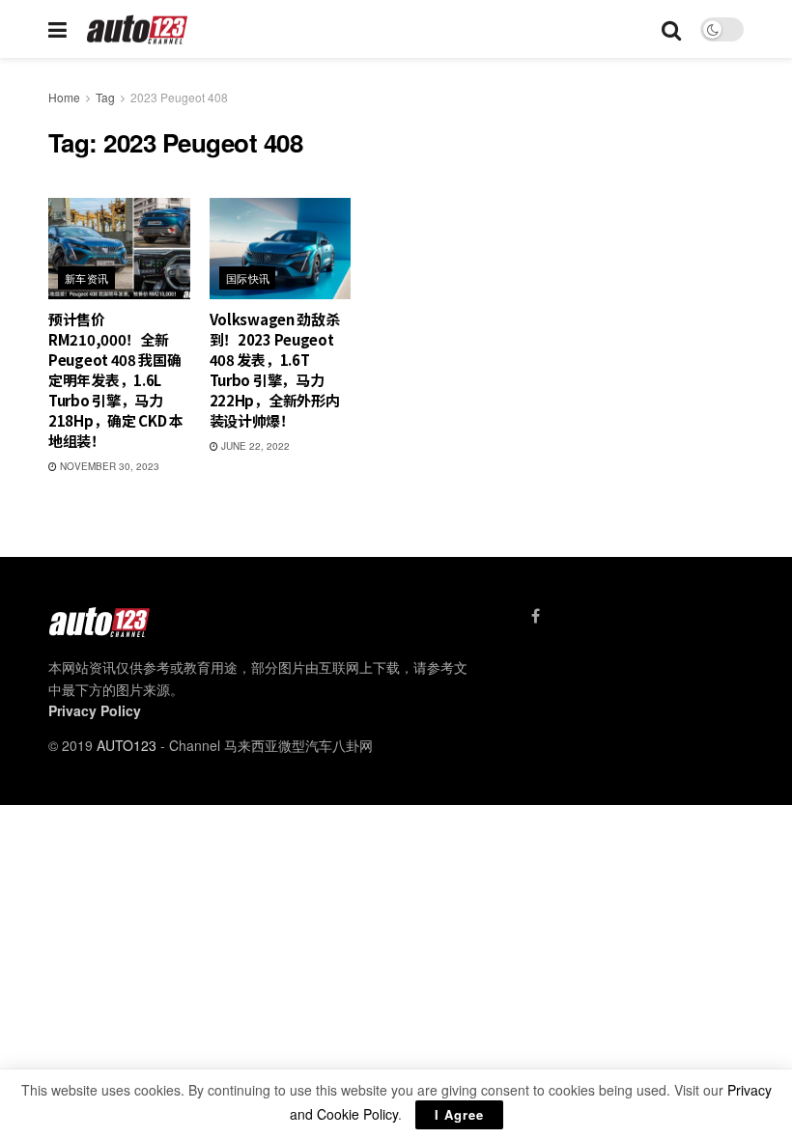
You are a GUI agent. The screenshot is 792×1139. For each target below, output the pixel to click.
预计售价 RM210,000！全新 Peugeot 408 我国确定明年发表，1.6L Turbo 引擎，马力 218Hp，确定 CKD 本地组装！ (116, 380)
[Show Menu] (57, 29)
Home (64, 97)
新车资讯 (87, 278)
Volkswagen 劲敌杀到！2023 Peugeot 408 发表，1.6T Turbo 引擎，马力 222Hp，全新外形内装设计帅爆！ (275, 370)
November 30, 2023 (108, 466)
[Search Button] (671, 29)
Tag (105, 97)
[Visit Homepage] (137, 29)
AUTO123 (126, 745)
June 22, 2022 (254, 446)
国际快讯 (248, 278)
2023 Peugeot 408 (179, 97)
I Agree (459, 1114)
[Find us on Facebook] (535, 615)
